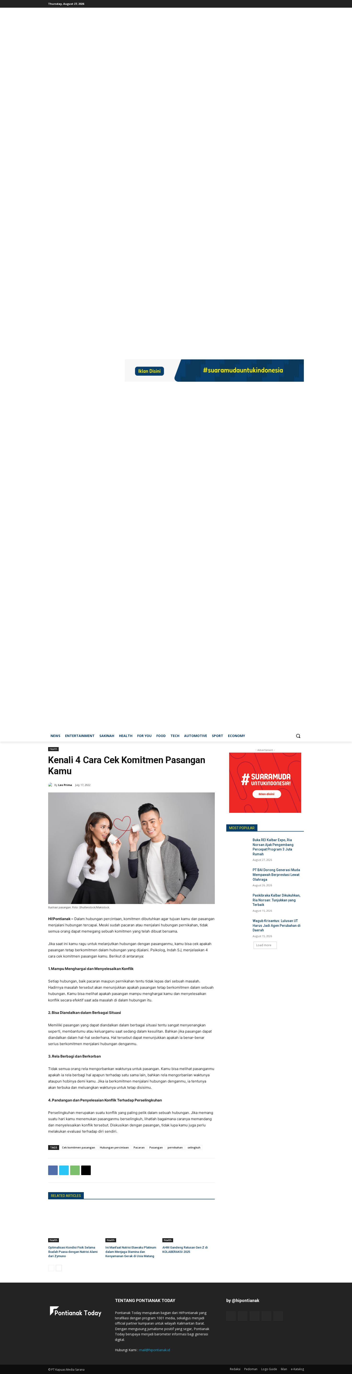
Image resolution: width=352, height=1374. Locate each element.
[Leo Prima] (51, 785)
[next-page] (59, 1268)
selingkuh (193, 1147)
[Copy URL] (86, 1170)
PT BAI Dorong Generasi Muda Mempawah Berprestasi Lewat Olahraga (276, 874)
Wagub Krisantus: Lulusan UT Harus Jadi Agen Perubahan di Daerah (277, 925)
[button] (298, 736)
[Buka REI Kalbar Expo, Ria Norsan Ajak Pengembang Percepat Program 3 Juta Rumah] (238, 846)
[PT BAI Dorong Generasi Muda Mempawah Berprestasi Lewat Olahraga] (238, 876)
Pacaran (139, 1147)
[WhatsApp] (75, 1170)
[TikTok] (288, 3)
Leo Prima (65, 785)
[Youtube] (301, 3)
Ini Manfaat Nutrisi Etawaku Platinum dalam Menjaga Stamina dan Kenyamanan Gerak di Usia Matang (130, 1252)
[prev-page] (51, 1268)
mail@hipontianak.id (154, 1350)
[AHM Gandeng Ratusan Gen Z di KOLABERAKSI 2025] (188, 1224)
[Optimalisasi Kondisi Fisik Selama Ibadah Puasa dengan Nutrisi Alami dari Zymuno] (74, 1224)
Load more (263, 945)
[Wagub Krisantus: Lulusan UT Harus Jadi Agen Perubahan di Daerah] (238, 927)
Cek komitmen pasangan (78, 1147)
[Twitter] (294, 3)
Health (53, 749)
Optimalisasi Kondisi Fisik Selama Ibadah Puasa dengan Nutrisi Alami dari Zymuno (72, 1252)
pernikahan (175, 1147)
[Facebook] (274, 3)
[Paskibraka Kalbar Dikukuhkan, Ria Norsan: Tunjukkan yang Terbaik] (238, 901)
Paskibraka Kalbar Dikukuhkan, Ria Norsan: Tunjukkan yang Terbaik (276, 900)
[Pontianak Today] (86, 371)
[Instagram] (281, 3)
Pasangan (156, 1147)
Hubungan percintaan (114, 1147)
